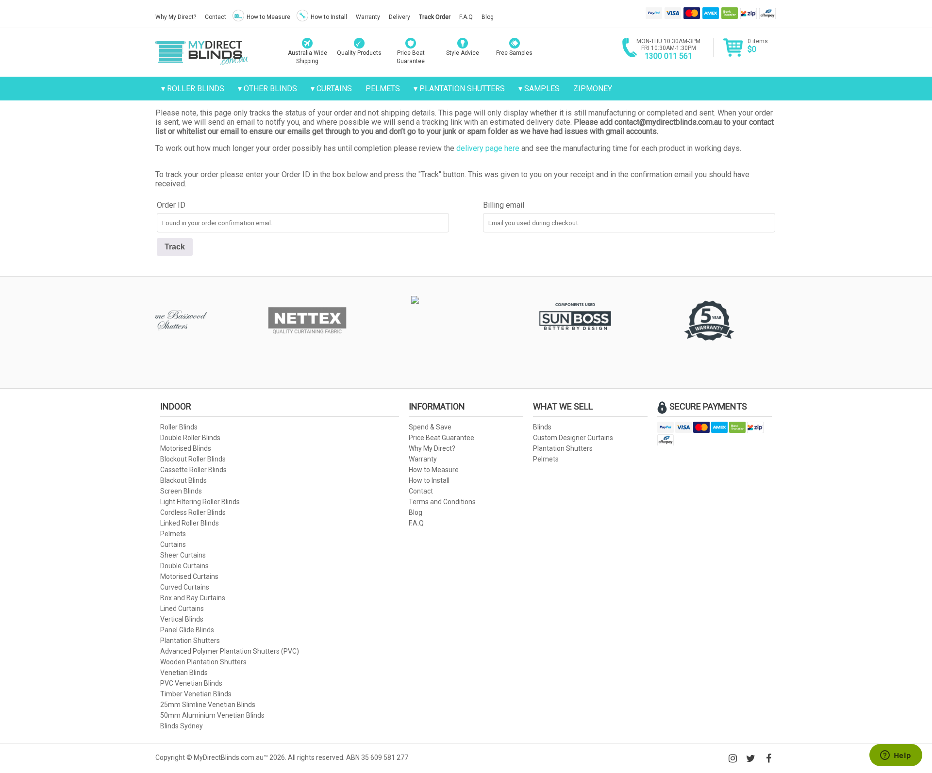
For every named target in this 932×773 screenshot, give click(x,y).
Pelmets (383, 88)
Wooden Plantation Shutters (203, 662)
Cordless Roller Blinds (193, 512)
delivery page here (487, 148)
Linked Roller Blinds (189, 523)
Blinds (542, 427)
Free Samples (514, 52)
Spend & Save (430, 427)
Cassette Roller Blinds (193, 470)
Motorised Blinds (185, 448)
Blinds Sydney (181, 726)
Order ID (171, 205)
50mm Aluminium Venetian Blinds (212, 715)
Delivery (399, 17)
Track (175, 247)
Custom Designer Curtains (573, 438)
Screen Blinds (181, 491)
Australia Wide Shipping (307, 57)
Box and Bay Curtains (192, 598)
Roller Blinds (195, 88)
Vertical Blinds (181, 619)
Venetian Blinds (184, 672)
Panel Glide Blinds (187, 630)
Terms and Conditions (442, 502)
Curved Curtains (184, 587)
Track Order (434, 17)
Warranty (368, 17)
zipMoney (592, 88)
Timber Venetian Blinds (196, 694)
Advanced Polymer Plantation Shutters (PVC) (229, 651)
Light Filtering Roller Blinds (200, 502)
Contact (215, 17)
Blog (488, 17)
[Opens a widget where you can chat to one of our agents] (895, 756)
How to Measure (268, 17)
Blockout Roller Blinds (193, 459)
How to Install (329, 17)
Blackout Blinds (183, 480)
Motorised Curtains (189, 576)
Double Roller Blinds (190, 438)
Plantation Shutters (462, 88)
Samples (542, 88)
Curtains (334, 88)
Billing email (503, 205)
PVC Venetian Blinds (191, 683)
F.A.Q (466, 17)
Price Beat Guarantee (441, 438)
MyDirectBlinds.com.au (201, 52)
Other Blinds (270, 88)
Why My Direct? (175, 17)
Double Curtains (184, 566)
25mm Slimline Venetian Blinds (207, 704)
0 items (758, 46)
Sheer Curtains (183, 555)
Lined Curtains (182, 608)
